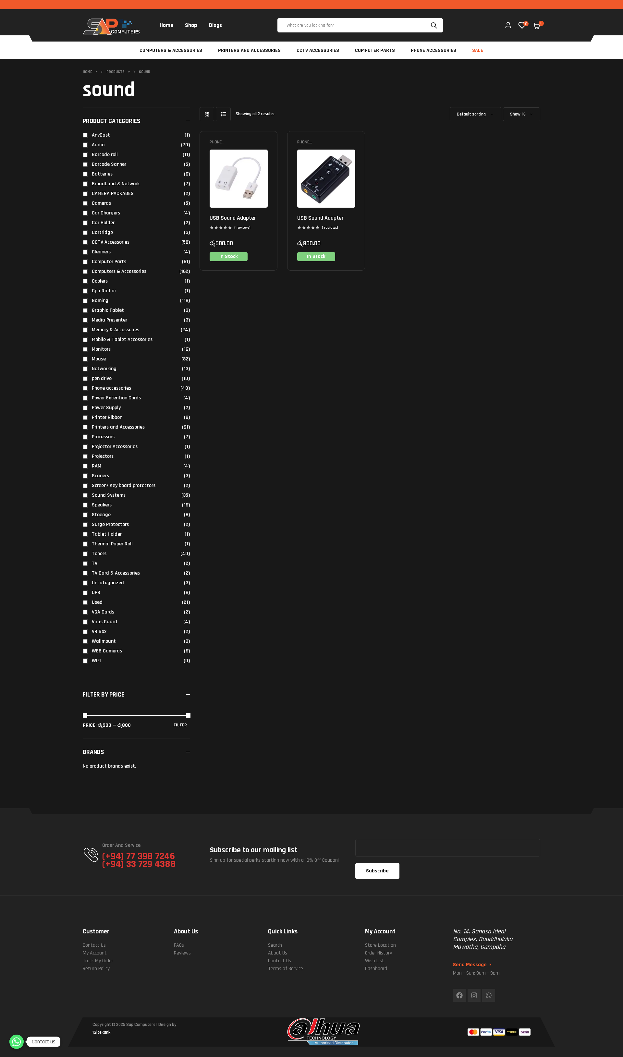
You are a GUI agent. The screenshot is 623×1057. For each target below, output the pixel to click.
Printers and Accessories (118, 427)
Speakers (102, 505)
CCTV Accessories (110, 242)
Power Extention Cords (116, 398)
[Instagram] (474, 995)
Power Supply (106, 407)
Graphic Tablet (108, 310)
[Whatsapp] (488, 995)
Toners (99, 553)
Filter (180, 725)
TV (94, 563)
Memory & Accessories (115, 329)
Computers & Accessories (119, 271)
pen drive (102, 378)
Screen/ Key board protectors (123, 485)
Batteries (102, 174)
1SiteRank (101, 1032)
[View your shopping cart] (536, 26)
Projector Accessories (115, 446)
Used (97, 602)
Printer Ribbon (107, 417)
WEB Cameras (107, 651)
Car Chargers (106, 213)
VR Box (99, 631)
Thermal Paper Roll (112, 544)
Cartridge (102, 232)
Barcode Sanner (109, 164)
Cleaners (101, 252)
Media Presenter (109, 320)
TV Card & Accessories (116, 573)
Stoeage (101, 514)
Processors (103, 436)
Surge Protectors (110, 524)
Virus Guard (104, 621)
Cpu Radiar (104, 290)
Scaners (100, 475)
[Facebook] (459, 995)
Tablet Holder (107, 534)
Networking (104, 368)
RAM (96, 466)
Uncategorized (108, 582)
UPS (96, 592)
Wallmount (104, 641)
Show (515, 114)
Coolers (100, 281)
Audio (98, 144)
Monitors (101, 349)
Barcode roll (105, 154)
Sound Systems (109, 495)
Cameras (101, 203)
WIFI (96, 660)
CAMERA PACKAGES (113, 193)
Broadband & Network (116, 183)
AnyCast (101, 135)
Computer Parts (109, 261)
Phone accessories (222, 144)
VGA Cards (103, 612)
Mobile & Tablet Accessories (122, 339)
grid (207, 114)
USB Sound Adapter (233, 218)
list (223, 114)
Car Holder (103, 222)
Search (435, 25)
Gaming (100, 300)
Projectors (103, 456)
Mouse (99, 359)
